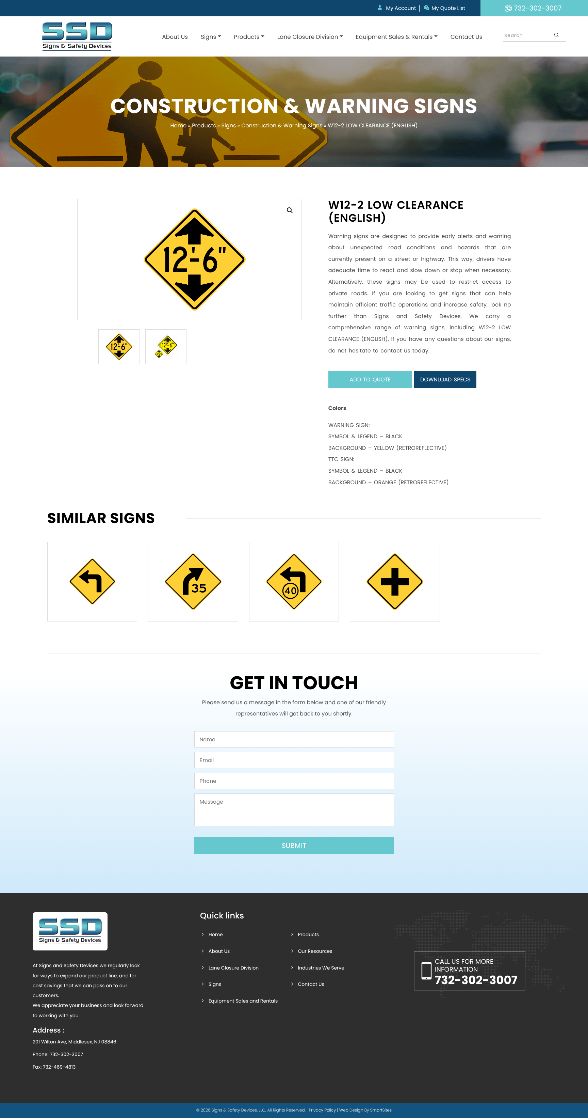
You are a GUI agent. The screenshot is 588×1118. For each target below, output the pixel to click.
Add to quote (370, 379)
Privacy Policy (322, 1110)
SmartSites (381, 1110)
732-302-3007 (66, 1054)
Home (178, 125)
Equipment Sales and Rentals (243, 1000)
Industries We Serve (321, 967)
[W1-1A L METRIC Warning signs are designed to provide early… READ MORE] (294, 581)
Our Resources (315, 951)
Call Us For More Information (476, 973)
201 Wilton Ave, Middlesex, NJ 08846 (74, 1041)
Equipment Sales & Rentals (394, 37)
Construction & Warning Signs (281, 125)
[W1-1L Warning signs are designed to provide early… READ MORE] (92, 581)
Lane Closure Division (307, 37)
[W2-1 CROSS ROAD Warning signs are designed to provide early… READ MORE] (395, 581)
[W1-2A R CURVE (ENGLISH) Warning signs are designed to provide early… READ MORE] (193, 581)
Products (247, 37)
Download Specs (445, 379)
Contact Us (467, 37)
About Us (175, 37)
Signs (208, 37)
